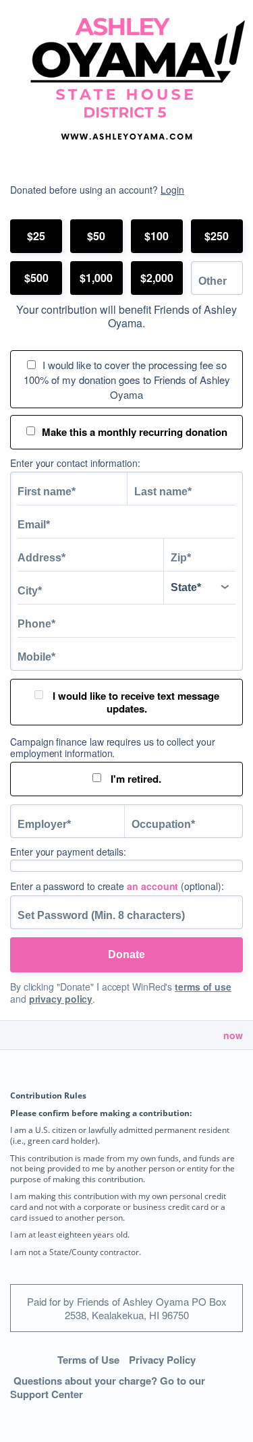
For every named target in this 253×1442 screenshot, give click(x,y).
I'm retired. (134, 778)
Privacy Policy (162, 1359)
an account (152, 886)
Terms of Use (88, 1359)
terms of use (203, 986)
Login (172, 190)
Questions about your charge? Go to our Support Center (107, 1387)
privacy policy (61, 998)
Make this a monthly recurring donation (134, 431)
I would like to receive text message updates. (134, 702)
